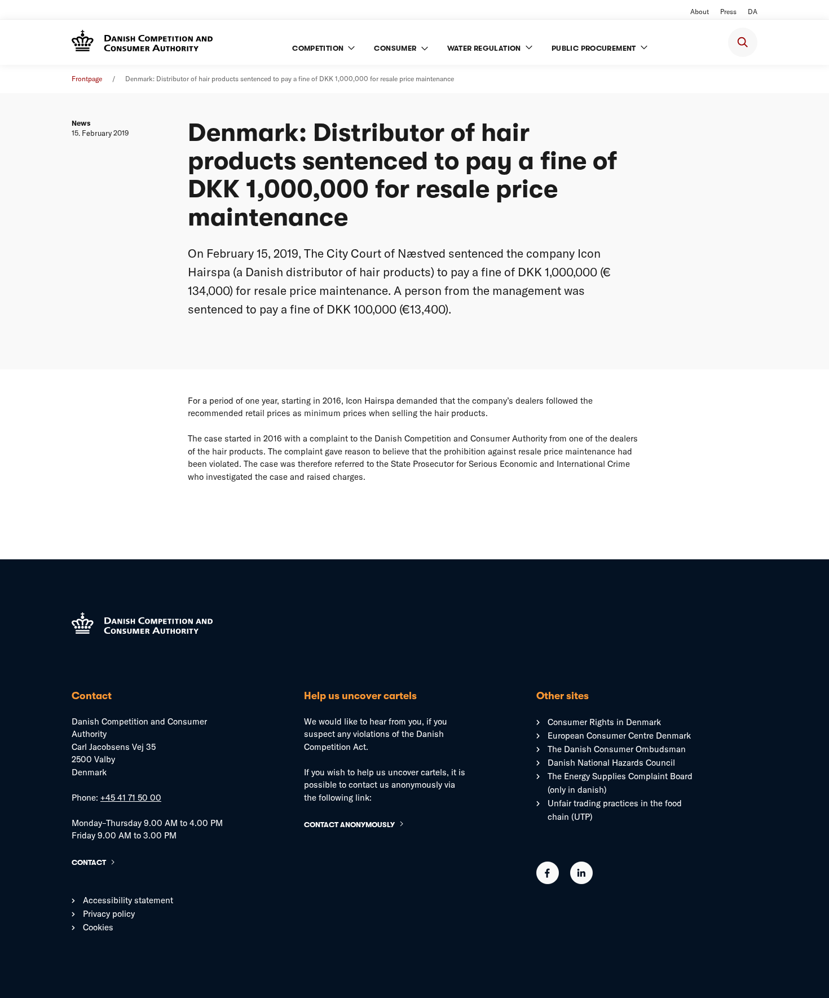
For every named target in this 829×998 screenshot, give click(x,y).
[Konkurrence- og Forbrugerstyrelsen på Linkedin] (581, 881)
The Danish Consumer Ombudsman (617, 749)
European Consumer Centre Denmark (619, 735)
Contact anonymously (349, 824)
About (699, 11)
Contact (89, 862)
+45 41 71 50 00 (130, 797)
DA (752, 11)
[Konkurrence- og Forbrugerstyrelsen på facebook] (547, 881)
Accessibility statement (128, 900)
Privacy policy (109, 913)
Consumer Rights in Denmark (604, 722)
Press (728, 11)
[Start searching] (742, 42)
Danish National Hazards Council (611, 762)
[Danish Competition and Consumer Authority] (142, 42)
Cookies (98, 927)
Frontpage (87, 78)
